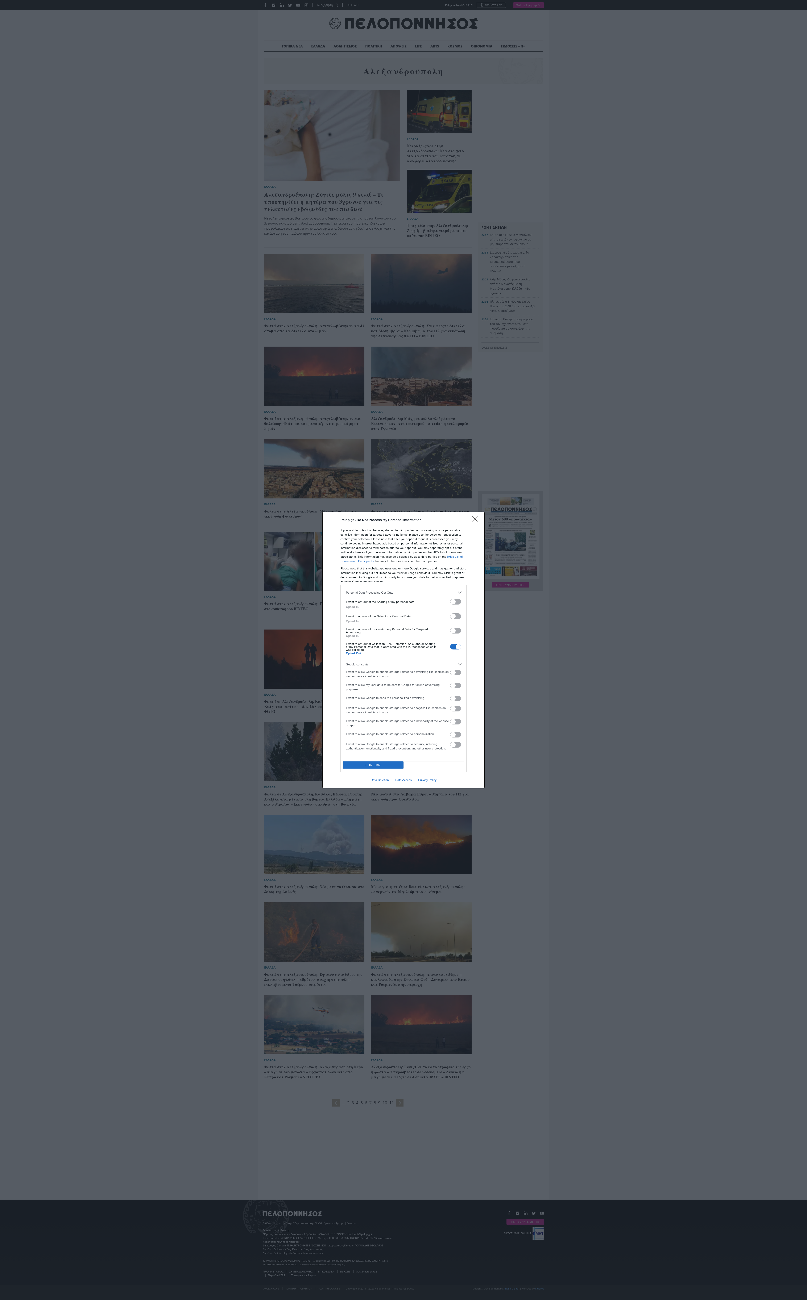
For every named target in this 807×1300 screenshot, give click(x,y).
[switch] (455, 602)
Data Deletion (380, 780)
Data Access (403, 780)
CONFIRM (373, 765)
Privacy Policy (427, 780)
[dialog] (403, 650)
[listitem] (403, 592)
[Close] (476, 520)
